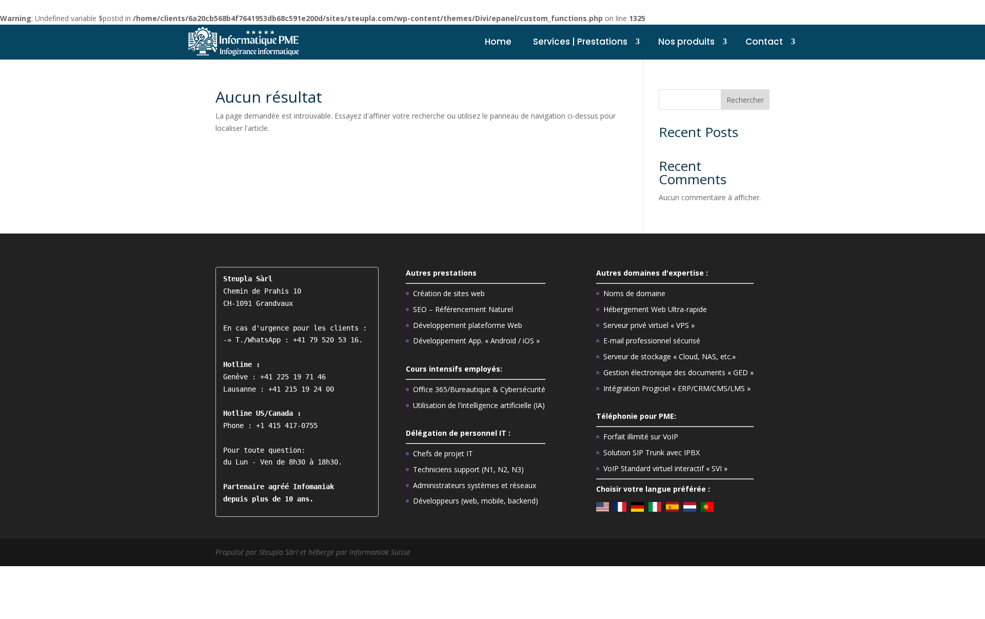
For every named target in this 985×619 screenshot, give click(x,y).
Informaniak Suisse (379, 552)
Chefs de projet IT (443, 453)
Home (498, 41)
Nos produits (686, 41)
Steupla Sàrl (279, 552)
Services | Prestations (580, 41)
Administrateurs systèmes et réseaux (474, 485)
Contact (764, 41)
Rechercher (745, 100)
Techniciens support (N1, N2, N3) (468, 469)
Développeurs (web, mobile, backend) (475, 501)
